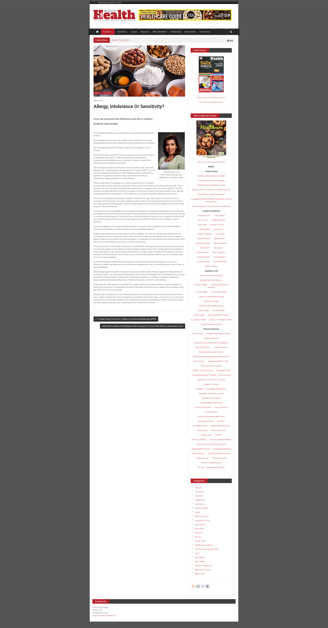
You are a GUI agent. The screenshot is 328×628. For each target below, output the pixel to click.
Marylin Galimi (219, 239)
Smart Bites (199, 529)
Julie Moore (218, 229)
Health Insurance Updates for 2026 (211, 185)
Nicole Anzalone (220, 243)
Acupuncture (197, 334)
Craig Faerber (219, 216)
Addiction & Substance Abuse (218, 334)
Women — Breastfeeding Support (211, 467)
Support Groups (202, 458)
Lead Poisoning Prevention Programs (211, 444)
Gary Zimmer (203, 220)
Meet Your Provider (202, 570)
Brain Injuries (199, 361)
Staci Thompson (219, 252)
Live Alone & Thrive (202, 520)
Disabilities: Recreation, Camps (211, 393)
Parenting (198, 533)
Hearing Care (202, 430)
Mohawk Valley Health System (211, 306)
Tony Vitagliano (219, 257)
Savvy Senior (200, 525)
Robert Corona (203, 252)
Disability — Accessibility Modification (211, 389)
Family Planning (221, 407)
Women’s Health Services (211, 463)
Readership (176, 31)
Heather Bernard (218, 220)
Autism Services (220, 347)
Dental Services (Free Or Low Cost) (211, 380)
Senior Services (198, 453)
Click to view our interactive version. (211, 97)
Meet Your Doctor (202, 516)
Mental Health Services (201, 449)
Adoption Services (211, 338)
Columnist (121, 31)
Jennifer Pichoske (217, 225)
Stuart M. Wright (203, 257)
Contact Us (205, 31)
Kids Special (200, 557)
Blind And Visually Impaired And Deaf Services (211, 357)
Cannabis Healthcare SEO (218, 361)
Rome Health (199, 315)
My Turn (198, 537)
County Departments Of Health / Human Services (211, 375)
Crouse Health (201, 292)
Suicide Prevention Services (219, 453)
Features (107, 31)
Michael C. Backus (203, 243)
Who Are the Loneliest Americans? (211, 194)
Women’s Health (201, 508)
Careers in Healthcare (203, 566)
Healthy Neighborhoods (220, 426)
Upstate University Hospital (211, 324)
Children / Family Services (202, 370)
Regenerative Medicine (222, 449)
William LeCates (211, 266)
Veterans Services (219, 458)
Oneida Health (203, 310)
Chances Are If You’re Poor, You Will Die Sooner (211, 190)
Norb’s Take (199, 574)
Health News (200, 500)
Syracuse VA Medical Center (220, 320)
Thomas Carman (203, 262)
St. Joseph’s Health (198, 320)
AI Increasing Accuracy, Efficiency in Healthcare (211, 206)
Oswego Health (218, 310)
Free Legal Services (205, 421)
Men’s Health (200, 561)
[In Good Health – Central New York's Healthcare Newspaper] (97, 32)
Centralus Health (200, 285)
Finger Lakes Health (219, 292)
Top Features (200, 504)
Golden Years (200, 541)
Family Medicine (211, 412)
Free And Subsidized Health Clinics (211, 417)
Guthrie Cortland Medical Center (211, 297)
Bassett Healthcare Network (211, 280)
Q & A (197, 553)
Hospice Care (206, 435)
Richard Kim (205, 248)
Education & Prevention (211, 398)
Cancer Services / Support (211, 366)
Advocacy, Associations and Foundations (211, 343)
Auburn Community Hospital (211, 275)
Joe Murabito (204, 229)
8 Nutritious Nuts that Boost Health (211, 176)
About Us (145, 31)
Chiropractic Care (223, 370)
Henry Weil (202, 225)
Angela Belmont (204, 216)
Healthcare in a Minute (203, 545)
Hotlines (218, 435)
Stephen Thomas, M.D (120, 40)
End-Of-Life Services (203, 407)
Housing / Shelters (198, 440)
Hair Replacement (200, 426)
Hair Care (220, 421)
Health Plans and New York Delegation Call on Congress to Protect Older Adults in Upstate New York (142, 326)
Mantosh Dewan (203, 239)
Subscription (190, 31)
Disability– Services (211, 384)
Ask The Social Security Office (207, 549)
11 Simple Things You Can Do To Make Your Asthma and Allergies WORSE (126, 319)
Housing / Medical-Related (220, 440)
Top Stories (107, 93)
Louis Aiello (220, 234)
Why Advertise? (160, 31)
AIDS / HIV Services (203, 347)
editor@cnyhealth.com (107, 616)
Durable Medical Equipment (211, 403)
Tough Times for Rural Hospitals (211, 181)
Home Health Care (218, 430)
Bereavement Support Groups (211, 352)
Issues (134, 31)
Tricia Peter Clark (220, 262)
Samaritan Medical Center (218, 315)
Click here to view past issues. (211, 102)
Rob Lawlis (217, 248)
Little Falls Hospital (211, 301)
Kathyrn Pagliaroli (205, 234)
